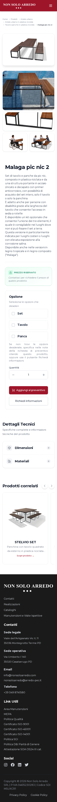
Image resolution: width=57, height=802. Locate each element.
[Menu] (51, 6)
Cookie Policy (39, 795)
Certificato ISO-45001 (17, 729)
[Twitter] (26, 765)
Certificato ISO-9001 (16, 724)
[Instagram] (6, 765)
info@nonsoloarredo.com (20, 675)
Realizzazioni (12, 604)
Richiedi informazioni (28, 401)
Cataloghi (10, 610)
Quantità (14, 367)
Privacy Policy (18, 795)
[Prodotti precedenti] (45, 486)
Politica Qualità (13, 719)
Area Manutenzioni (16, 709)
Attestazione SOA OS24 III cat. (23, 749)
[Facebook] (13, 765)
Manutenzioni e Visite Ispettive (23, 615)
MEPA (7, 714)
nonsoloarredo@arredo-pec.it (22, 680)
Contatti (9, 598)
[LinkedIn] (20, 765)
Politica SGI (11, 739)
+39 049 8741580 (14, 692)
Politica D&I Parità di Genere (21, 744)
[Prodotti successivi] (51, 486)
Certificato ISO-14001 (17, 734)
